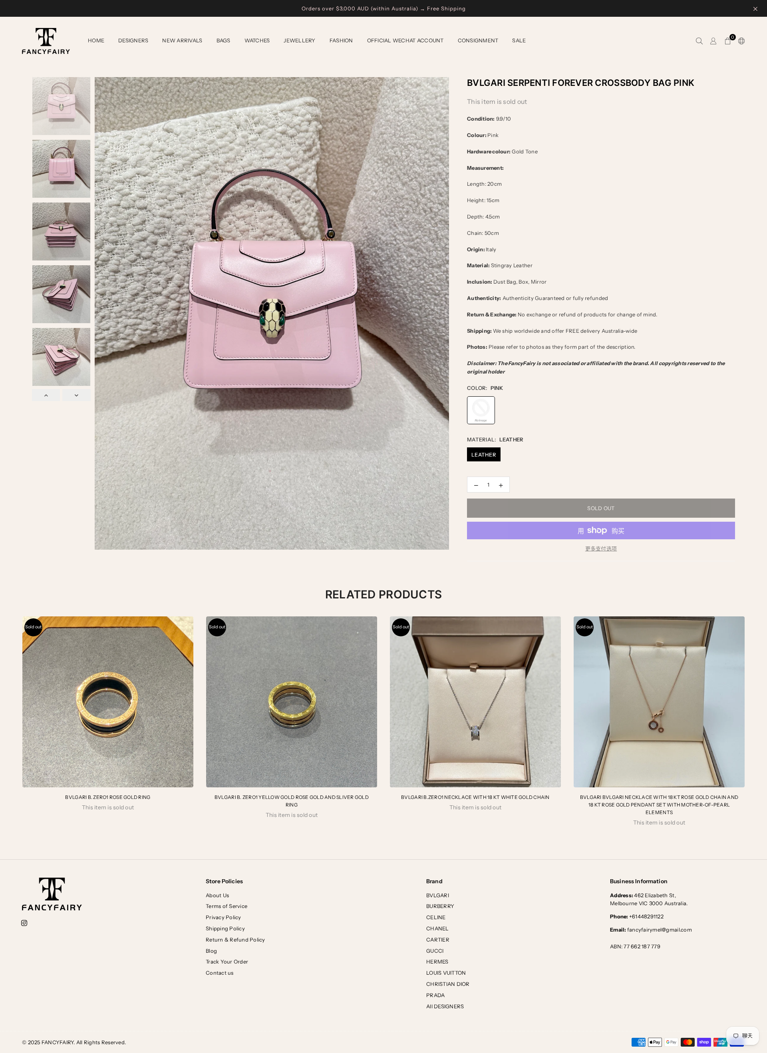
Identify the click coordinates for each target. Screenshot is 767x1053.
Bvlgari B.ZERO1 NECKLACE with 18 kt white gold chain (475, 797)
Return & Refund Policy (235, 939)
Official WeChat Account (405, 40)
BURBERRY (440, 906)
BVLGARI (437, 895)
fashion (341, 40)
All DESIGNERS (445, 1006)
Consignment (478, 40)
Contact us (220, 973)
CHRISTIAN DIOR (448, 984)
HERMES (437, 961)
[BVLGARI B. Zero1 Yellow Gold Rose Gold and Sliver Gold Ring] (291, 701)
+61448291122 (637, 916)
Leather (483, 454)
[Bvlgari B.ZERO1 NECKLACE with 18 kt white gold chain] (475, 701)
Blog (211, 951)
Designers (133, 40)
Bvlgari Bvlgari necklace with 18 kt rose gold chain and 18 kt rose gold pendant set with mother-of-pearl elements (659, 804)
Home (96, 40)
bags (223, 40)
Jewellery (299, 40)
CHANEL (437, 928)
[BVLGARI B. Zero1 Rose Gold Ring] (107, 701)
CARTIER (437, 939)
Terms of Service (226, 906)
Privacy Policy (223, 917)
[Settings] (740, 41)
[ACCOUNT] (713, 41)
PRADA (435, 995)
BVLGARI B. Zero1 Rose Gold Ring (107, 797)
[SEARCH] (699, 41)
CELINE (436, 917)
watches (257, 40)
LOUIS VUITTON (446, 973)
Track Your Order (227, 961)
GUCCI (434, 951)
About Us (217, 895)
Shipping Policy (225, 928)
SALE (519, 40)
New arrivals (182, 40)
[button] (728, 41)
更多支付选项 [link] (601, 548)
